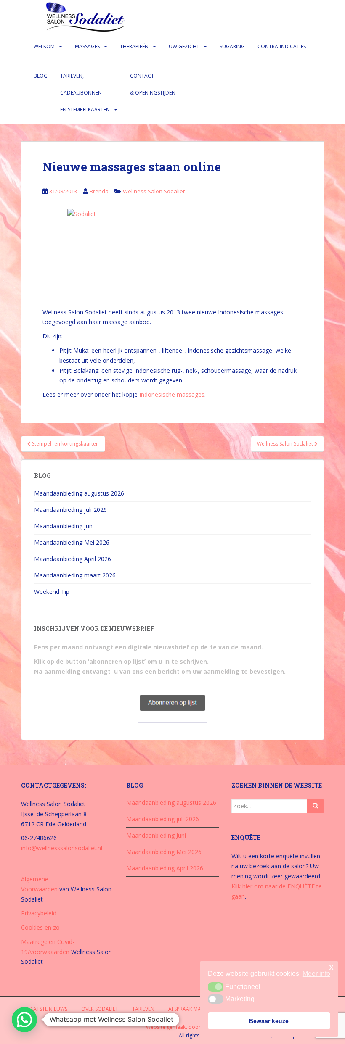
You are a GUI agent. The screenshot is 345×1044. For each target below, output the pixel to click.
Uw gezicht (184, 46)
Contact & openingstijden (152, 84)
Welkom (44, 46)
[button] (24, 1019)
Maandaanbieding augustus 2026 (79, 493)
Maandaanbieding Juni (64, 526)
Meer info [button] (316, 973)
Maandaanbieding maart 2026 (75, 575)
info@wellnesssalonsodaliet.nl (61, 848)
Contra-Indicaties (281, 46)
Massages (87, 46)
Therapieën (134, 46)
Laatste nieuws (47, 1008)
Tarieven (143, 1008)
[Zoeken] (315, 806)
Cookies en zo (40, 927)
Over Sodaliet (99, 1008)
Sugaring (232, 46)
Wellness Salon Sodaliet (154, 191)
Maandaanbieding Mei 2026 (71, 542)
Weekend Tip (51, 592)
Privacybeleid (38, 913)
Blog (41, 75)
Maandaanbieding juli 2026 (70, 510)
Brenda (99, 191)
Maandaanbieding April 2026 (72, 559)
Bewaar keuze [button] (269, 1021)
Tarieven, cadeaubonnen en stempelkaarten (85, 92)
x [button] (331, 967)
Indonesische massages (171, 394)
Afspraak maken (189, 1008)
